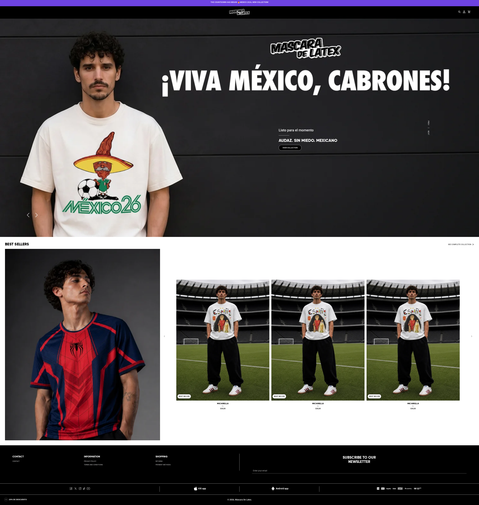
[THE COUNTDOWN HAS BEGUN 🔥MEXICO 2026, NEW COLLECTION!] (239, 2)
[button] (164, 336)
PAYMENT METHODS (163, 465)
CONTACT (16, 461)
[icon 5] (88, 489)
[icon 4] (84, 489)
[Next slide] (36, 215)
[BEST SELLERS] (82, 344)
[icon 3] (80, 489)
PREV (428, 123)
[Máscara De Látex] (239, 12)
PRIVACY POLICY (90, 461)
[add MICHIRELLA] (266, 283)
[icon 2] (75, 489)
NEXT (428, 132)
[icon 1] (71, 489)
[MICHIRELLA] (222, 340)
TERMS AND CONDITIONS (93, 465)
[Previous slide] (28, 215)
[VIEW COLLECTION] (239, 128)
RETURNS (159, 461)
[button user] (464, 12)
